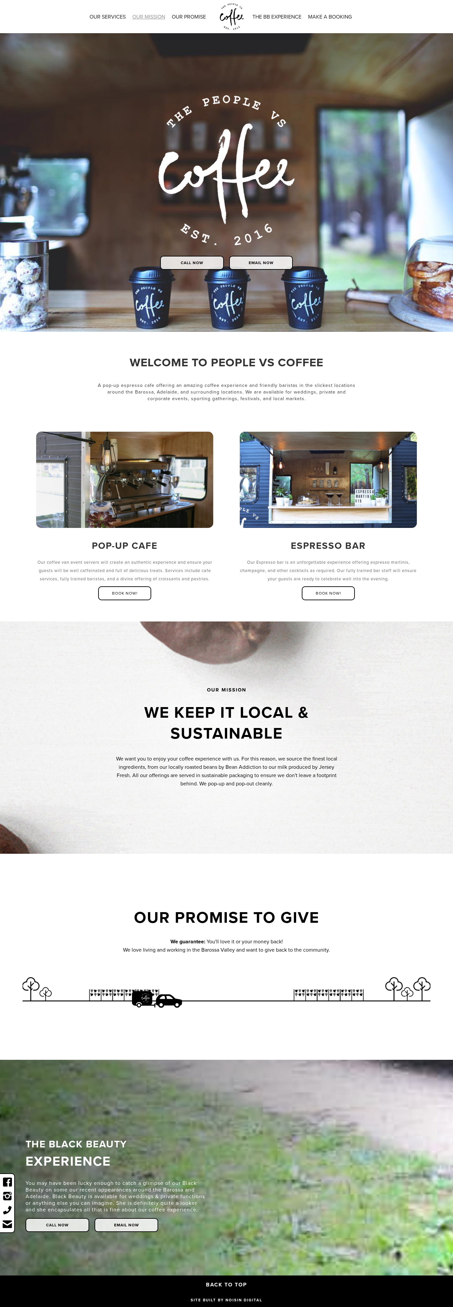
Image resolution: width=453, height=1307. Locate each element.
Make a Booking (330, 16)
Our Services (108, 16)
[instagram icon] (7, 1196)
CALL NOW (192, 262)
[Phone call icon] (7, 1210)
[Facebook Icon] (7, 1182)
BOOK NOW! (125, 593)
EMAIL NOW (261, 262)
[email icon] (7, 1224)
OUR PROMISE (189, 16)
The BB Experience (276, 16)
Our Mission (148, 16)
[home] (232, 16)
